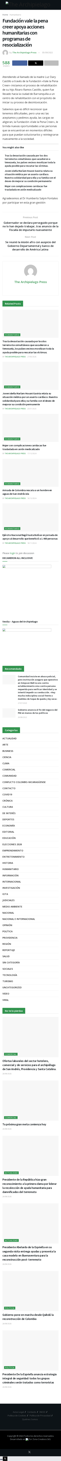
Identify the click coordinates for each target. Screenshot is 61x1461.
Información (10, 875)
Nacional (8, 912)
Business (7, 750)
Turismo (7, 981)
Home (5, 14)
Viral (5, 999)
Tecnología (9, 975)
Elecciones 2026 (12, 844)
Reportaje (8, 950)
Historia (7, 862)
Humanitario (15, 14)
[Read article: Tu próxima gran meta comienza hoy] (30, 1101)
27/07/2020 (22, 703)
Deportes (8, 819)
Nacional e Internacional (18, 918)
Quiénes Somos (30, 1419)
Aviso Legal (18, 1411)
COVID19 (7, 794)
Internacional (11, 881)
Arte (5, 744)
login (12, 553)
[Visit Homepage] (30, 5)
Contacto (8, 788)
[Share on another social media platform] (51, 63)
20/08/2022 (22, 717)
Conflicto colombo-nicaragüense (24, 782)
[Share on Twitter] (35, 63)
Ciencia (6, 757)
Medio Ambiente (12, 906)
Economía (8, 825)
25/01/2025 (31, 409)
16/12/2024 (31, 498)
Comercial (8, 769)
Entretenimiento (13, 856)
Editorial (8, 831)
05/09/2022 (47, 52)
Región (6, 943)
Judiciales (8, 900)
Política (7, 931)
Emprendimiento (12, 850)
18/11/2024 (31, 543)
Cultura (7, 806)
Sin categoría (11, 962)
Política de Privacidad (40, 1415)
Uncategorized (12, 987)
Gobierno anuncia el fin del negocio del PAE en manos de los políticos (37, 711)
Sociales (7, 968)
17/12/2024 (31, 453)
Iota (5, 894)
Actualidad (9, 738)
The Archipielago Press (24, 52)
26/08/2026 (7, 1074)
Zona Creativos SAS (41, 1439)
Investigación (11, 887)
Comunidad (9, 775)
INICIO (42, 1411)
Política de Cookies (17, 1415)
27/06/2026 (31, 357)
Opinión (7, 925)
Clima (5, 763)
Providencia (9, 937)
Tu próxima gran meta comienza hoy (24, 1124)
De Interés (8, 813)
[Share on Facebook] (19, 63)
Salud (6, 956)
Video (5, 993)
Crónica (7, 800)
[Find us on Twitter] (29, 1452)
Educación (9, 838)
